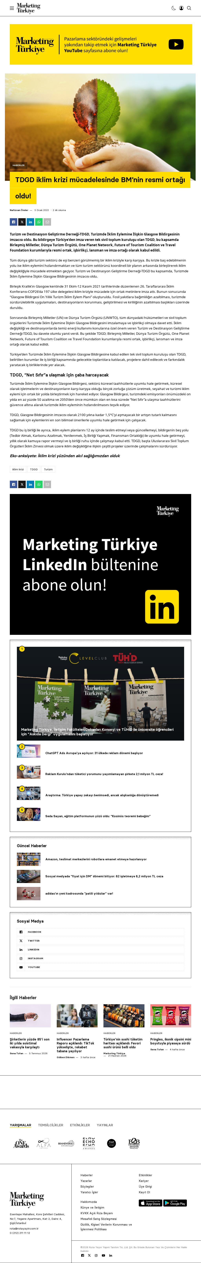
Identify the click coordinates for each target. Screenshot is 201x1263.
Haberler (19, 165)
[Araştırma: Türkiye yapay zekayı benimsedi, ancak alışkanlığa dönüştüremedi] (28, 793)
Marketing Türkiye (114, 1053)
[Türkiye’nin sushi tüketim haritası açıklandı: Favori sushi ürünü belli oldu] (123, 1015)
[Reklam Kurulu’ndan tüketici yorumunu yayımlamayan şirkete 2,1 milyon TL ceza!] (28, 772)
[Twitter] (89, 1255)
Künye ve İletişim (92, 1207)
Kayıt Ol (144, 1192)
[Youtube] (103, 1255)
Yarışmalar (20, 1125)
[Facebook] (82, 1255)
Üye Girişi (145, 1186)
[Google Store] (175, 1205)
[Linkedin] (111, 1255)
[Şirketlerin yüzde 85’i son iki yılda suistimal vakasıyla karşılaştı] (30, 1015)
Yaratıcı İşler (89, 1192)
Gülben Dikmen (65, 1057)
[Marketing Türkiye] (30, 8)
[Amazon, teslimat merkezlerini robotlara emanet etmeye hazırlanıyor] (28, 859)
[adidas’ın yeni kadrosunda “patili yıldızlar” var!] (28, 893)
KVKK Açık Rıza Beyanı (96, 1213)
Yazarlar (86, 1181)
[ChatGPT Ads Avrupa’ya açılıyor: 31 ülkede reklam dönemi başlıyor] (28, 751)
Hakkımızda (88, 1202)
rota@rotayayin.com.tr (24, 1228)
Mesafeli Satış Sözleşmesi (98, 1219)
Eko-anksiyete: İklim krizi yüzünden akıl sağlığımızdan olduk (65, 455)
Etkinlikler (80, 1125)
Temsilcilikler (50, 1125)
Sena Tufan (16, 1053)
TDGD (34, 469)
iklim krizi (18, 469)
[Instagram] (96, 1255)
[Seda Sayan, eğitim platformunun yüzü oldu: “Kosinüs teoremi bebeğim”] (28, 814)
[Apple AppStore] (151, 1205)
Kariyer (144, 1181)
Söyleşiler (87, 1186)
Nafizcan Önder (19, 210)
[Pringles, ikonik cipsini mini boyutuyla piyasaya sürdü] (170, 1015)
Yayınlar (105, 1125)
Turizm (48, 469)
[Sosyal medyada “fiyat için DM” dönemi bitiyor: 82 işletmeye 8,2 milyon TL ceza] (28, 876)
